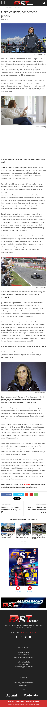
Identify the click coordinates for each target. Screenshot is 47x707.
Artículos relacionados (18, 519)
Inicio (2, 8)
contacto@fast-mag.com (28, 632)
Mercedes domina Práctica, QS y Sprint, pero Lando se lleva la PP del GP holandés (39, 536)
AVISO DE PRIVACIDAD (32, 702)
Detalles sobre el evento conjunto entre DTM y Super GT (11, 510)
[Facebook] (17, 637)
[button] (43, 3)
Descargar (30, 591)
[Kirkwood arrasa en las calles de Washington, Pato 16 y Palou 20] (8, 528)
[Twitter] (26, 637)
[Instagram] (21, 637)
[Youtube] (30, 637)
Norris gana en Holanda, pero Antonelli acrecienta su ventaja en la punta (23, 536)
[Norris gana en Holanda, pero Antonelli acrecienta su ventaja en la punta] (23, 528)
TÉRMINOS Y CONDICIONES (16, 702)
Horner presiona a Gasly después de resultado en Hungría (37, 510)
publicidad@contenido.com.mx (23, 683)
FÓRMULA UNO (9, 8)
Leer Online (17, 591)
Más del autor (31, 519)
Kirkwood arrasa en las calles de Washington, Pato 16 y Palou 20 (7, 536)
